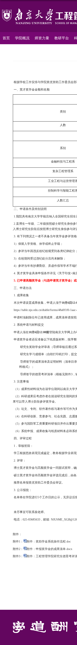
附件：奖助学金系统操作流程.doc (49, 541)
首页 (6, 38)
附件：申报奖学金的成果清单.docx (49, 549)
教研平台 (61, 38)
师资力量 (42, 38)
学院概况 (22, 38)
